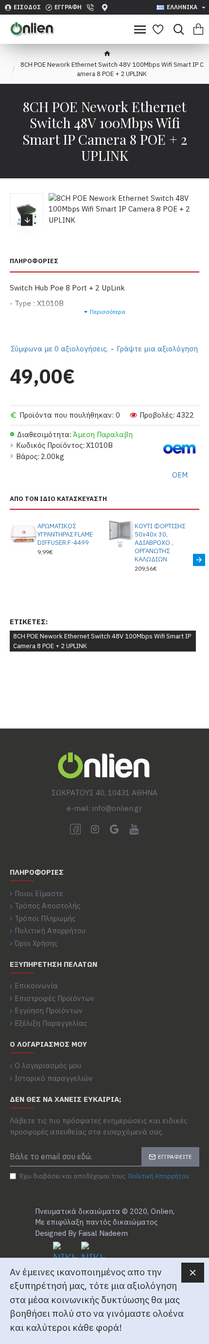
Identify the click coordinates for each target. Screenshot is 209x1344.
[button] (27, 196)
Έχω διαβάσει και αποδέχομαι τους (104, 1176)
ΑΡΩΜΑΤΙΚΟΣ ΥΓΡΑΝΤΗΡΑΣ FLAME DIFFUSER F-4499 (65, 534)
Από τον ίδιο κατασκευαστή (58, 499)
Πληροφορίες (34, 261)
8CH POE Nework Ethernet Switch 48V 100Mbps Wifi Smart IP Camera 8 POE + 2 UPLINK (102, 641)
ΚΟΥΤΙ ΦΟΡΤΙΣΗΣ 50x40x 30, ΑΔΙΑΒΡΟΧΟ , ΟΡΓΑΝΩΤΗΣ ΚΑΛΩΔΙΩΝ (160, 542)
